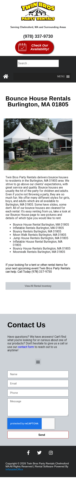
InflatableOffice (14, 469)
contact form (26, 347)
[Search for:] (38, 63)
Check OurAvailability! (39, 47)
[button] (61, 76)
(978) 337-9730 (38, 36)
